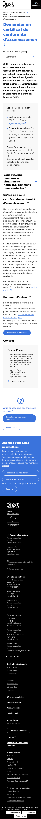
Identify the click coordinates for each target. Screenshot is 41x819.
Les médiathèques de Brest (16, 775)
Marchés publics (12, 684)
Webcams (10, 681)
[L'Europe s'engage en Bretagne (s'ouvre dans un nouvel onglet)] (13, 526)
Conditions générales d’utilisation (18, 788)
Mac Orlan (10, 765)
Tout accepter (14, 813)
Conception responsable (15, 801)
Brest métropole (12, 667)
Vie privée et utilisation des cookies (19, 797)
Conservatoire (11, 762)
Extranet (10, 737)
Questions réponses (18, 731)
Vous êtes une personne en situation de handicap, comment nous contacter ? (17, 181)
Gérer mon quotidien (18, 12)
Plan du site (11, 690)
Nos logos (10, 794)
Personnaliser (21, 816)
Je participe (11, 755)
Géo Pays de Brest (13, 778)
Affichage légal (12, 687)
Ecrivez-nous (11, 428)
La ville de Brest (12, 670)
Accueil (6, 12)
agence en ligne (16, 123)
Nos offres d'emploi (13, 723)
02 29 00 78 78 (18, 381)
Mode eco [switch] (36, 5)
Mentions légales (13, 791)
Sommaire (11, 56)
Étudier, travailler (14, 702)
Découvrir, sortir (13, 708)
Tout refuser (30, 813)
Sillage (9, 771)
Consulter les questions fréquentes (16, 418)
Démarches (7, 14)
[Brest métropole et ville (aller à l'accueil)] (13, 509)
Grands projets (12, 674)
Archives (10, 759)
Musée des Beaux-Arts (15, 768)
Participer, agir (12, 713)
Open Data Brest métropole (16, 781)
